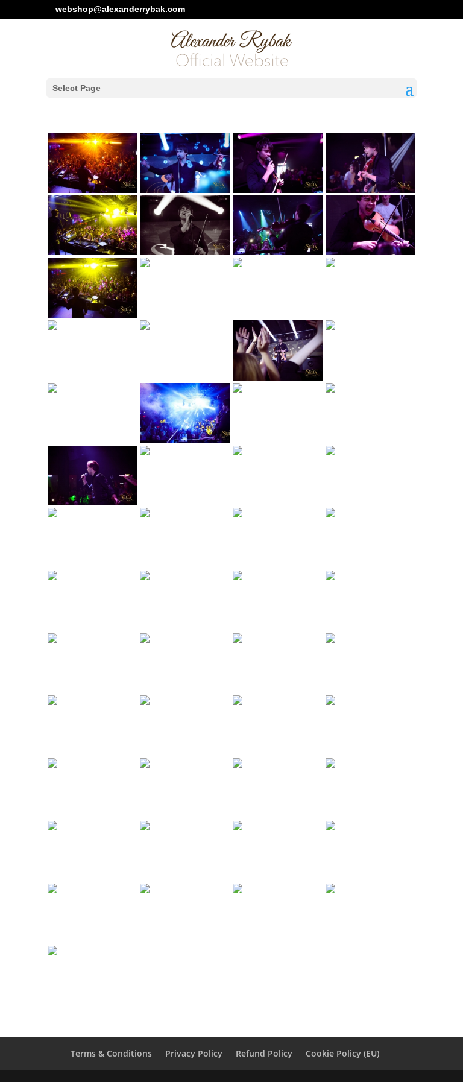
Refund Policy (264, 1053)
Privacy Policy (193, 1053)
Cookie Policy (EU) (342, 1053)
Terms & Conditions (111, 1053)
